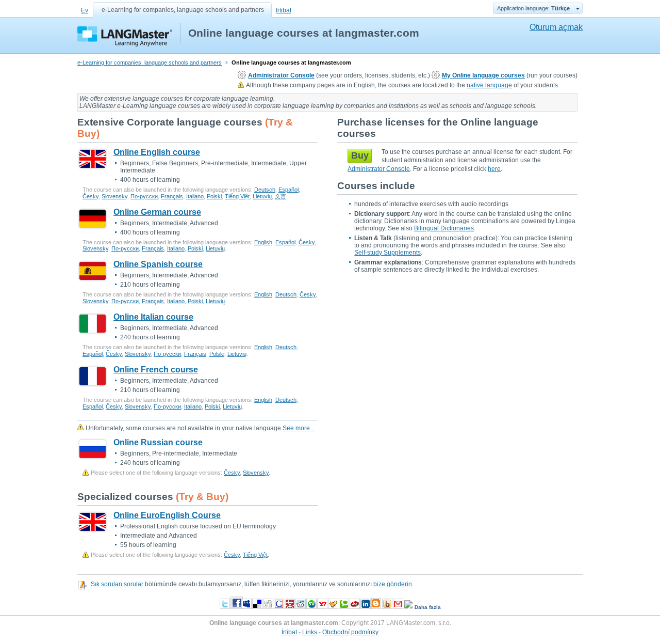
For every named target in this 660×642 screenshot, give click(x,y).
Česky (90, 196)
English (263, 242)
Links (309, 632)
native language (489, 85)
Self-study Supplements (387, 252)
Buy (360, 155)
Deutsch (264, 189)
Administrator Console (281, 75)
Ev (84, 10)
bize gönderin (392, 584)
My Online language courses (483, 75)
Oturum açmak (556, 27)
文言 (280, 196)
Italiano (195, 196)
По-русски (144, 196)
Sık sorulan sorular (117, 584)
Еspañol (288, 189)
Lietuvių (262, 196)
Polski (214, 196)
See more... (299, 428)
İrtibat (283, 10)
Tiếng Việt (237, 196)
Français (172, 196)
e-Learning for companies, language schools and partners (183, 9)
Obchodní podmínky (350, 632)
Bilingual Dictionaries (444, 228)
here (494, 169)
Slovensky (114, 196)
